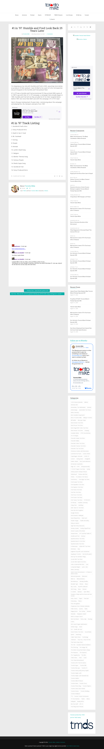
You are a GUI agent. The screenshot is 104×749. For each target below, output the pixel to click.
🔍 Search (52, 19)
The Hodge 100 (83, 647)
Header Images (74, 520)
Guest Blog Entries (75, 518)
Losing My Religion (75, 567)
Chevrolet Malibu (75, 441)
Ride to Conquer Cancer (77, 616)
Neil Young (73, 589)
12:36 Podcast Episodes (77, 402)
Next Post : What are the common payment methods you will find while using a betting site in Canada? (36, 293)
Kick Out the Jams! (87, 554)
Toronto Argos (74, 665)
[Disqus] (37, 221)
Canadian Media (75, 433)
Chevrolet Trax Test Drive (77, 448)
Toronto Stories (75, 691)
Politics (80, 601)
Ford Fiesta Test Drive (76, 489)
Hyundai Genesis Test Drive (77, 538)
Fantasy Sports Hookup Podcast (79, 471)
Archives (24, 15)
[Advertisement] (83, 52)
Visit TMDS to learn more (73, 746)
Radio (23, 176)
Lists (87, 564)
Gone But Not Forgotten (77, 510)
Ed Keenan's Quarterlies (77, 464)
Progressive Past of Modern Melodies (80, 606)
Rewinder (73, 614)
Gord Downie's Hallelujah (77, 515)
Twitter (83, 699)
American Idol (74, 404)
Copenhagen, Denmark (76, 456)
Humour (83, 536)
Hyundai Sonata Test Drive (77, 543)
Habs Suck (84, 518)
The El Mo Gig (74, 647)
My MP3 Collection (82, 586)
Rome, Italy (83, 619)
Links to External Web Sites (77, 564)
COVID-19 (86, 456)
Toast (85, 657)
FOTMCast (73, 502)
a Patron (46, 190)
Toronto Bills (83, 665)
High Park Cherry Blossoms (77, 525)
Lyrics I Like (85, 567)
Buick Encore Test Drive (77, 425)
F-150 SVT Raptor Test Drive (78, 469)
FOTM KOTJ (87, 500)
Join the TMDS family (75, 717)
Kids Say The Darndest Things (78, 556)
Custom (73, 459)
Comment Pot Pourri (76, 453)
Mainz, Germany (75, 569)
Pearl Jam (86, 598)
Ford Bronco (74, 479)
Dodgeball (87, 459)
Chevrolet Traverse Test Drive (78, 446)
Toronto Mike (26, 34)
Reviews (89, 611)
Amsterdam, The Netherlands (78, 407)
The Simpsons (74, 652)
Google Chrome (75, 513)
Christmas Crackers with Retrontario (80, 451)
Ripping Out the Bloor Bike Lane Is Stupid (81, 173)
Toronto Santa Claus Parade (78, 688)
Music (86, 584)
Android (89, 407)
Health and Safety (84, 520)
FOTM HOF (48, 15)
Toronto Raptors (87, 686)
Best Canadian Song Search (78, 415)
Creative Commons (60, 742)
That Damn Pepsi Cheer (77, 642)
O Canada (73, 591)
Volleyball (73, 701)
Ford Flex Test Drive (76, 492)
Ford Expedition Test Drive (77, 484)
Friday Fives (74, 505)
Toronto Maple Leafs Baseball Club (79, 675)
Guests (39, 15)
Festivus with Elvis (82, 474)
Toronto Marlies (75, 678)
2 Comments (50, 34)
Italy (79, 549)
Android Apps (74, 410)
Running (90, 619)
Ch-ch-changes (74, 435)
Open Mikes (87, 591)
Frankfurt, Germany (83, 502)
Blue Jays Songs (82, 420)
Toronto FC (84, 668)
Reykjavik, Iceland (81, 614)
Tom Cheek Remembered (77, 660)
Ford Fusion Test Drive (76, 497)
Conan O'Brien (86, 453)
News (79, 589)
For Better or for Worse (82, 477)
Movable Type (74, 584)
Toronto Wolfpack (75, 693)
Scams (72, 621)
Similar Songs (74, 626)
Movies (81, 584)
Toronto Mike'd (35, 190)
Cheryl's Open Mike (75, 160)
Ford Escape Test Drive (76, 482)
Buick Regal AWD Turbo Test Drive (79, 428)
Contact (87, 15)
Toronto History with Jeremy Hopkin (80, 670)
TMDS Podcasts (58, 15)
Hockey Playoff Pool (85, 528)
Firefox (72, 477)
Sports (72, 634)
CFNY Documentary (85, 433)
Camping (87, 430)
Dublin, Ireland (74, 461)
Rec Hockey (82, 611)
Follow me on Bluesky (78, 341)
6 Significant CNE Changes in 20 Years (80, 196)
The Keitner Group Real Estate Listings (80, 650)
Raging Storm (74, 611)
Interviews (73, 549)
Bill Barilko (73, 420)
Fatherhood (74, 474)
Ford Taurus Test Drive (76, 500)
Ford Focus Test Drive (76, 495)
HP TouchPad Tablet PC (85, 533)
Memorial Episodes (75, 576)
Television (73, 639)
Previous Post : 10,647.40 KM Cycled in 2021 (37, 290)
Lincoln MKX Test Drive (76, 559)
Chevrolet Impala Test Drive (78, 438)
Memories (84, 576)
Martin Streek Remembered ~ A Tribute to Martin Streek (81, 572)
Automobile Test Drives (85, 410)
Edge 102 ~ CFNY (75, 466)
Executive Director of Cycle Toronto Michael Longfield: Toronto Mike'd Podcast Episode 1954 (79, 189)
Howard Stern (74, 533)
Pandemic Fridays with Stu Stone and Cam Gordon (81, 595)
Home (17, 15)
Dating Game (80, 459)
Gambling (80, 505)
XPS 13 (81, 704)
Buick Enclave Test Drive (77, 422)
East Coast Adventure (85, 461)
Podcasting (73, 601)
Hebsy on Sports (75, 523)
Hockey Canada (75, 528)
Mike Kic (73, 579)
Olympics (80, 591)
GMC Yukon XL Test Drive (77, 507)
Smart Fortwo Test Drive (77, 632)
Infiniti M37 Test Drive (84, 546)
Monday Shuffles (84, 581)
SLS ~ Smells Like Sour (76, 629)
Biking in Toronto (87, 417)
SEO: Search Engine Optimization (79, 624)
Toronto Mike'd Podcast (77, 681)
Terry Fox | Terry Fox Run (84, 639)
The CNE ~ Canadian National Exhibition (81, 644)
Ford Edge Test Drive (84, 479)
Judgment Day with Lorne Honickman (80, 551)
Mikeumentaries (81, 579)
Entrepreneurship (85, 466)
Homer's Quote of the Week (78, 531)
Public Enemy (74, 608)
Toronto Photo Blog (76, 686)
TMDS (24, 190)
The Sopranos (83, 652)
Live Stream (69, 15)
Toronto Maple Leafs (76, 673)
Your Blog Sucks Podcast (77, 706)
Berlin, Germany (75, 412)
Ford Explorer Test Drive (77, 487)
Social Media (88, 632)
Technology (85, 637)
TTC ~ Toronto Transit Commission (80, 696)
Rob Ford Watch (75, 619)
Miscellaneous (74, 581)
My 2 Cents (73, 586)
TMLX (80, 657)
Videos (88, 699)
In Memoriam (74, 546)
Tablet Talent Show (75, 637)
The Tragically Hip (75, 655)
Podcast (32, 15)
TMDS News (74, 657)
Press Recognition (75, 603)
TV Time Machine (75, 699)
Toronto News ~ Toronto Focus (79, 683)
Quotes (81, 608)
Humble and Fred (17, 176)
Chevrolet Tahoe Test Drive (78, 443)
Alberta (86, 402)
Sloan (80, 626)
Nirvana (84, 589)
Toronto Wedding (84, 691)
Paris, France (74, 598)
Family (88, 469)
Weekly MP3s (80, 701)
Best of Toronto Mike (76, 417)
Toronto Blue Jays (75, 668)
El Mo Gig (78, 15)
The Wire (83, 655)
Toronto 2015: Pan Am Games (78, 663)
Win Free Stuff (74, 704)
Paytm (80, 598)
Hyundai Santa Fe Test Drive (78, 541)
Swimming (78, 634)
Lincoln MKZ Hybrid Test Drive (78, 562)
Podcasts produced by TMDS (77, 715)
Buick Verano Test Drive (77, 430)
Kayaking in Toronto (76, 554)
